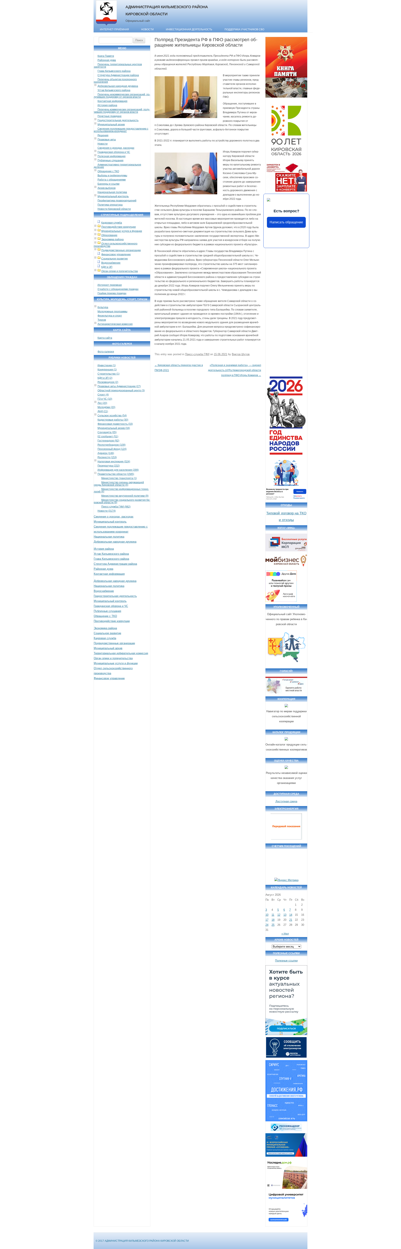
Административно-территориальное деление (117, 166)
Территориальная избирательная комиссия (121, 653)
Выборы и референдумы (112, 175)
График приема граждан (112, 293)
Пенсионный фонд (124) (112, 449)
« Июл (285, 933)
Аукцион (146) (106, 453)
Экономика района (112, 239)
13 (284, 914)
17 (266, 919)
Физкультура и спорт (110, 315)
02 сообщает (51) (108, 436)
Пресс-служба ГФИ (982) (116, 506)
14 (290, 914)
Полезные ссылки (286, 960)
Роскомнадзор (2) (108, 382)
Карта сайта (105, 337)
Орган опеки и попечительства (119, 271)
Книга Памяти (106, 56)
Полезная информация (112, 156)
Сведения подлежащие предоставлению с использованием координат (121, 130)
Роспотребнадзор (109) (112, 444)
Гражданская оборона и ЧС (114, 152)
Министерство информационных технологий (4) (121, 490)
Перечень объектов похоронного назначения (115, 80)
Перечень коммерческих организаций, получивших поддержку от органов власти (122, 110)
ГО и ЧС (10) (105, 398)
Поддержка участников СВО (244, 29)
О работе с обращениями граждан (118, 289)
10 (266, 914)
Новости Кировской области (114, 208)
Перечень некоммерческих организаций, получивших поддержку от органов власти (122, 95)
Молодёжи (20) (106, 407)
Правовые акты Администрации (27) (119, 386)
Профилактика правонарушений (117, 200)
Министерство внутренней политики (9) (124, 495)
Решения (103, 135)
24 (266, 924)
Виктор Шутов (241, 354)
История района (107, 105)
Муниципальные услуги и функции (121, 231)
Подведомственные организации (121, 250)
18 (273, 919)
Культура (103, 307)
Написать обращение (286, 222)
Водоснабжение (111, 262)
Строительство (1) (108, 373)
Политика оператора (110, 204)
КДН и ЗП (106, 267)
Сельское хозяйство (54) (112, 415)
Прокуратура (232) (109, 465)
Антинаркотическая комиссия (115, 324)
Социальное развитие (114, 258)
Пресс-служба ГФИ (197, 354)
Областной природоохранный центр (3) (121, 390)
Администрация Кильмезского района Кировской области (167, 10)
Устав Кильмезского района (114, 90)
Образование (109, 235)
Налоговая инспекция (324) (114, 461)
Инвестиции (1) (107, 365)
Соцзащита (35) (107, 432)
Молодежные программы (112, 311)
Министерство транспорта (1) (119, 478)
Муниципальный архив (111, 124)
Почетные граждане (110, 116)
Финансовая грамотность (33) (115, 423)
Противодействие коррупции (118, 226)
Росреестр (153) (107, 457)
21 (290, 919)
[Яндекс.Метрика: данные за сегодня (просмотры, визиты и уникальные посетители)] (286, 880)
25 (273, 924)
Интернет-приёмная (114, 29)
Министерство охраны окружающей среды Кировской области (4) (119, 483)
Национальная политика (112, 192)
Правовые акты (107, 139)
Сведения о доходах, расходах (116, 147)
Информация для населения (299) (118, 469)
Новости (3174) (107, 510)
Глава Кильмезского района (114, 71)
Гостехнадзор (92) (108, 440)
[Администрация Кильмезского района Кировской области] (106, 25)
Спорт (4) (103, 394)
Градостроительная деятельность (118, 120)
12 (278, 914)
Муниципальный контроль (113, 196)
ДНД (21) (103, 411)
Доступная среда (286, 801)
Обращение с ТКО (108, 171)
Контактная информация (112, 101)
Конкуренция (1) (107, 369)
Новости (147, 29)
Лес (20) (102, 403)
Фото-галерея (106, 351)
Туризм (102, 319)
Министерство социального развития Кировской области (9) (122, 501)
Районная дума (107, 60)
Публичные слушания (110, 160)
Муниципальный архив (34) (114, 428)
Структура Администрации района (118, 75)
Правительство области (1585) (116, 474)
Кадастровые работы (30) (113, 419)
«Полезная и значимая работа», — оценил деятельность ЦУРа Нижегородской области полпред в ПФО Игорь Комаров (234, 370)
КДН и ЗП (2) (105, 377)
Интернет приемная (110, 285)
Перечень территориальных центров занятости (118, 65)
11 (273, 914)
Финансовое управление (116, 254)
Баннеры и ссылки (108, 183)
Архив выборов (106, 188)
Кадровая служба (111, 222)
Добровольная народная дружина (118, 86)
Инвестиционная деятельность (189, 29)
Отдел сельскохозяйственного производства (115, 245)
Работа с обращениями (112, 179)
